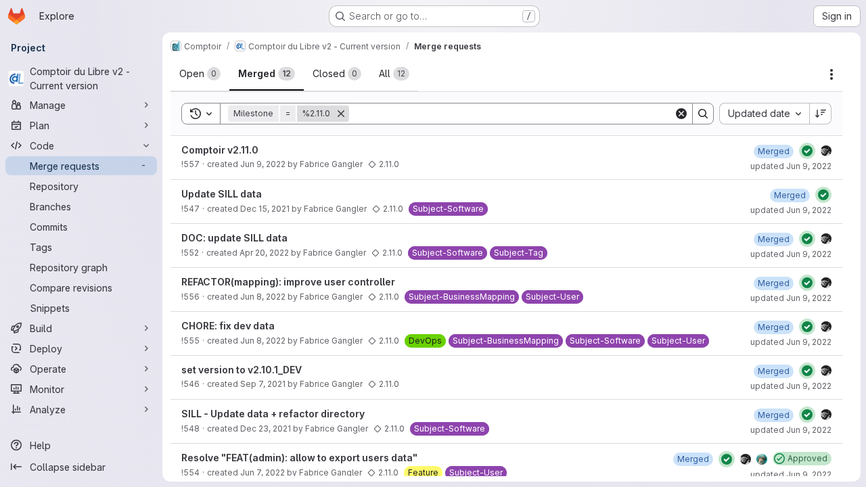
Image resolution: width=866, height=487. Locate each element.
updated (790, 166)
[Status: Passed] (807, 151)
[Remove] (341, 114)
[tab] (199, 74)
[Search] (703, 113)
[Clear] (681, 114)
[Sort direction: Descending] (820, 113)
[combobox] (764, 113)
